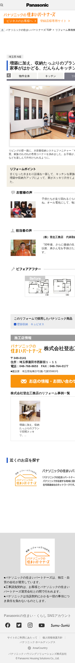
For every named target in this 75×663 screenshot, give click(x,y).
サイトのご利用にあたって (22, 637)
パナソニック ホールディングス (37, 642)
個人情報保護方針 (52, 637)
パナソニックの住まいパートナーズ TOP (28, 30)
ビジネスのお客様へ (19, 20)
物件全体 (24, 76)
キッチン (50, 76)
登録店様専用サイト (53, 20)
